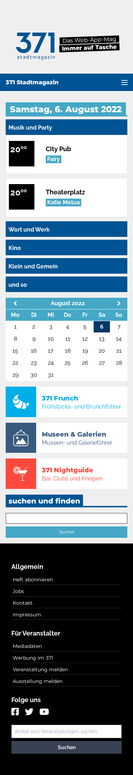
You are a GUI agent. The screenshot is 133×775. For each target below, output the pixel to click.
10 (51, 338)
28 (119, 362)
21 (119, 350)
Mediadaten (27, 646)
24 (51, 362)
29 (15, 374)
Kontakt (23, 603)
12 (85, 338)
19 (85, 350)
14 (119, 338)
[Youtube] (44, 712)
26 (85, 362)
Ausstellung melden (37, 681)
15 (15, 350)
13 (102, 338)
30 (34, 374)
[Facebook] (16, 712)
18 (68, 350)
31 (51, 374)
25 (68, 362)
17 (51, 350)
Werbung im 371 (33, 658)
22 (15, 362)
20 (102, 350)
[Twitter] (30, 712)
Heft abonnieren (33, 579)
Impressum (27, 614)
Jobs (18, 591)
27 (102, 362)
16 (34, 350)
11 (67, 338)
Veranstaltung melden (40, 669)
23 (34, 362)
